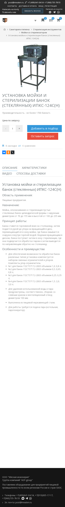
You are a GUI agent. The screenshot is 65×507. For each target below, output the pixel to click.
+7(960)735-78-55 (11, 498)
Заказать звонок (32, 11)
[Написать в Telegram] (54, 12)
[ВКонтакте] (4, 152)
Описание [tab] (9, 168)
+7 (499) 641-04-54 (36, 2)
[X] (12, 152)
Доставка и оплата (28, 6)
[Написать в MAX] (50, 12)
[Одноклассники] (8, 152)
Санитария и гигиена (19, 29)
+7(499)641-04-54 (25, 495)
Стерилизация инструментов (47, 29)
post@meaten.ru (16, 2)
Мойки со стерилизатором (34, 32)
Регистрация (51, 6)
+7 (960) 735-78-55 (52, 2)
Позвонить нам (9, 12)
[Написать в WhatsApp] (58, 12)
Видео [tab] (7, 173)
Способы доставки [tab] (31, 173)
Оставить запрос (42, 136)
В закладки (11, 145)
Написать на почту (10, 9)
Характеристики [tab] (34, 168)
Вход (41, 6)
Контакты (12, 6)
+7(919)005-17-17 (44, 495)
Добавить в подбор (44, 128)
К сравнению (29, 145)
